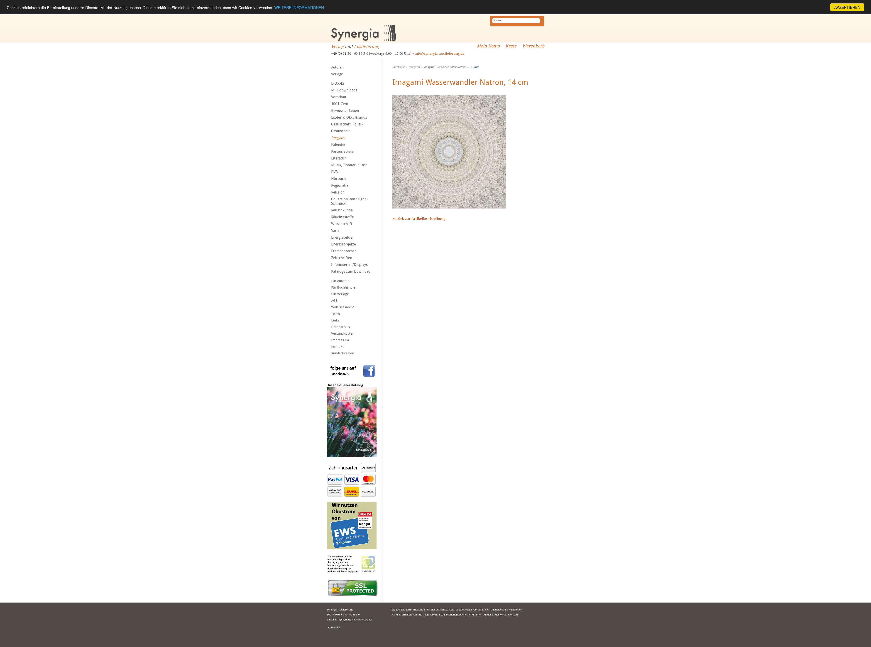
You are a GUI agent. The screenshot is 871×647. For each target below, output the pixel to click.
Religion (338, 192)
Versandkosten (342, 333)
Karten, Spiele (342, 151)
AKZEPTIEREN (847, 7)
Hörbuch (338, 178)
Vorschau (338, 97)
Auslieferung (366, 46)
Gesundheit (340, 131)
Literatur (338, 158)
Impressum (340, 340)
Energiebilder (342, 237)
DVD (334, 172)
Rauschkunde (342, 210)
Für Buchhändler (344, 287)
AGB (334, 301)
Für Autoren (340, 281)
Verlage (337, 74)
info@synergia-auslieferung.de (440, 53)
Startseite (398, 67)
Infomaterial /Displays (349, 264)
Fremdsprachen (344, 251)
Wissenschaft (341, 224)
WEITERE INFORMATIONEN (299, 7)
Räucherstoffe (342, 217)
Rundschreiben (342, 353)
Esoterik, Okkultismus (349, 117)
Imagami (338, 138)
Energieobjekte (343, 244)
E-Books (337, 83)
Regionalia (339, 185)
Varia (335, 230)
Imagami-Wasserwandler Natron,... (446, 67)
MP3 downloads (344, 90)
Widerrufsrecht (342, 307)
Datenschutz (340, 327)
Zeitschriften (341, 258)
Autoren (337, 67)
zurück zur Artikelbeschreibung (418, 219)
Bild (475, 67)
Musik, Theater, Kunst (349, 165)
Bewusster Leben (345, 110)
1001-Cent (339, 104)
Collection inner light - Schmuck (349, 201)
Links (335, 320)
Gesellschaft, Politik (347, 124)
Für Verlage (340, 294)
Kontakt (337, 347)
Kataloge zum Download (351, 271)
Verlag (337, 46)
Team (335, 314)
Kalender (338, 144)
